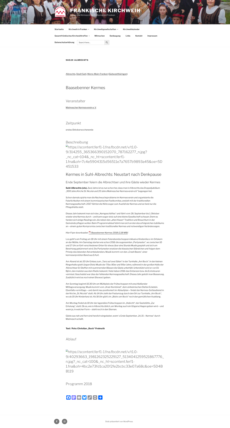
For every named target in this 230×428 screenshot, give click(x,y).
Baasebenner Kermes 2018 (104, 232)
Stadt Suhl (81, 74)
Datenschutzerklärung (64, 42)
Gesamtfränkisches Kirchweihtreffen (71, 36)
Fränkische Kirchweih (105, 10)
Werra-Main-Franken (97, 74)
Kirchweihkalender (131, 29)
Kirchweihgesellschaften (105, 29)
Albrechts (70, 74)
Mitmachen (100, 36)
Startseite (59, 29)
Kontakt (138, 36)
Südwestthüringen (118, 74)
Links (128, 36)
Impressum (152, 36)
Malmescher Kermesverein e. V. (81, 107)
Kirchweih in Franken (78, 29)
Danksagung (115, 36)
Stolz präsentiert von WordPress (119, 421)
